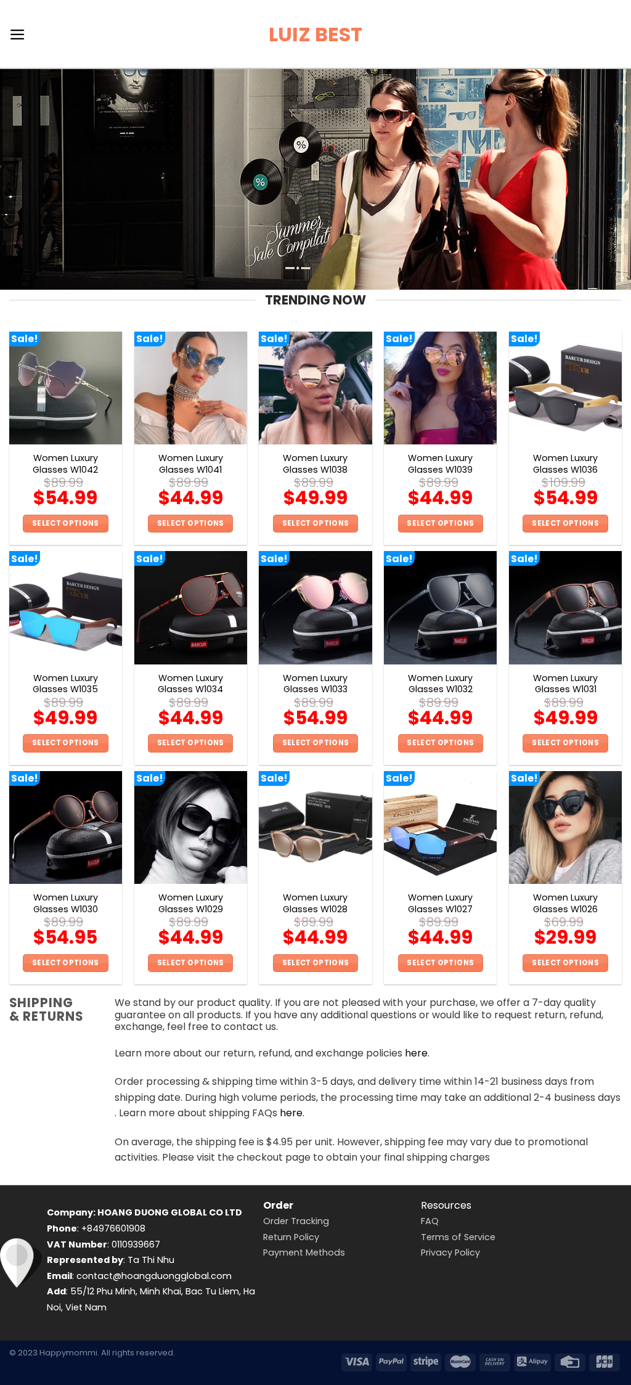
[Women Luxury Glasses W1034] (190, 607)
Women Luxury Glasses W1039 (440, 463)
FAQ (430, 1221)
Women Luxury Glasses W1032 (440, 683)
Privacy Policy (450, 1252)
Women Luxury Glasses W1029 (190, 903)
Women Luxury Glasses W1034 (190, 683)
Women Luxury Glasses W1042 (65, 463)
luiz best (315, 34)
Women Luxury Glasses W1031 (565, 683)
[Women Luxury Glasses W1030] (65, 827)
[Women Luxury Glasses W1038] (315, 388)
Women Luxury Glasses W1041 (190, 463)
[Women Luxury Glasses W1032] (440, 607)
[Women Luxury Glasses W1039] (440, 388)
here (416, 1053)
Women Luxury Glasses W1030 (65, 903)
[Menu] (17, 34)
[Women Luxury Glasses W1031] (565, 607)
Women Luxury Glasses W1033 (315, 683)
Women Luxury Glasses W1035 (65, 683)
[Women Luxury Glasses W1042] (65, 388)
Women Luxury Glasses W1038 (315, 463)
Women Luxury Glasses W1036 (565, 463)
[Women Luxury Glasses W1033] (315, 607)
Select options (65, 523)
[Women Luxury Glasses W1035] (65, 607)
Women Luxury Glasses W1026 (565, 903)
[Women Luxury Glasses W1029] (190, 827)
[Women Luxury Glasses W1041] (190, 388)
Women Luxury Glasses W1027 (440, 903)
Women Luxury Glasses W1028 (315, 903)
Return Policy (291, 1237)
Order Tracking (296, 1221)
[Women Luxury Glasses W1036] (565, 388)
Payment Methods (304, 1252)
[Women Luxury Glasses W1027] (440, 827)
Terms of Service (458, 1237)
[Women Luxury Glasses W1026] (565, 827)
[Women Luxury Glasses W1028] (315, 827)
